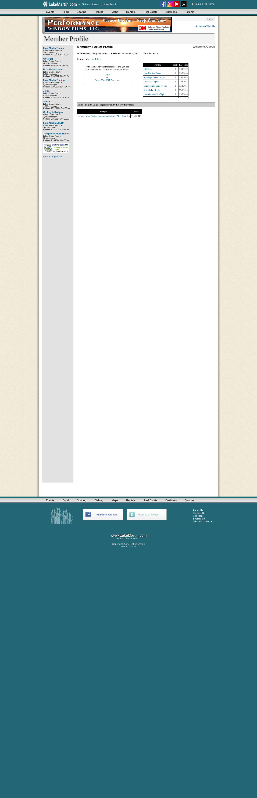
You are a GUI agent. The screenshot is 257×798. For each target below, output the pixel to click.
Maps (115, 11)
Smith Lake (96, 59)
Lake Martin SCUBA (53, 123)
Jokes (46, 91)
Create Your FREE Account (107, 80)
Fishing (98, 11)
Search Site (199, 518)
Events (50, 11)
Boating (81, 11)
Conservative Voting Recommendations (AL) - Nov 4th (104, 116)
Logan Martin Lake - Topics (155, 86)
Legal (133, 546)
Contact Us (199, 513)
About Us (198, 510)
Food (65, 11)
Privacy (124, 546)
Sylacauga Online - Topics (154, 77)
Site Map (198, 515)
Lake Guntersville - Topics (155, 94)
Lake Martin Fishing (54, 80)
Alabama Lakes (90, 4)
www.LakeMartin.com (128, 535)
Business (171, 11)
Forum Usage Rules (53, 156)
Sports (46, 101)
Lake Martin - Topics (152, 73)
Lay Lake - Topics (151, 81)
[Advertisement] (57, 213)
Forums (189, 11)
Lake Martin (110, 4)
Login (198, 3)
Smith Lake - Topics (152, 90)
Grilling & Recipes (53, 112)
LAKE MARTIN (126, 539)
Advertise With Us (205, 26)
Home (211, 3)
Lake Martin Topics (53, 48)
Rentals (130, 11)
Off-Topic (48, 58)
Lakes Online (137, 543)
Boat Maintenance (52, 69)
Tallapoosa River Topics (56, 133)
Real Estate (150, 11)
